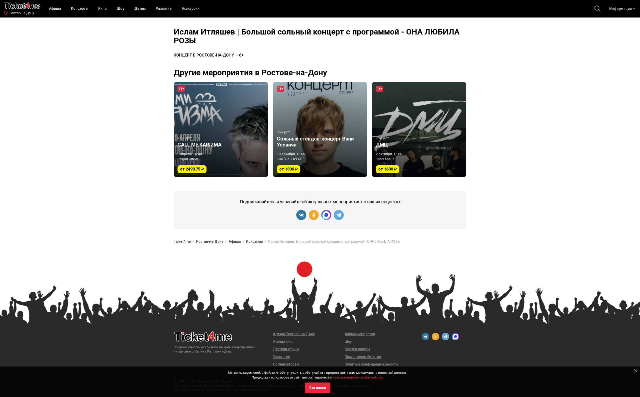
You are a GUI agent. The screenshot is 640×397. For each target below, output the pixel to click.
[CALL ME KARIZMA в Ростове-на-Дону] (221, 129)
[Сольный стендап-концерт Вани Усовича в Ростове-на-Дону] (320, 129)
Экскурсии (191, 8)
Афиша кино (283, 342)
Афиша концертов (360, 334)
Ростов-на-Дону (22, 13)
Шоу (120, 8)
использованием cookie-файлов (357, 377)
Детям (140, 8)
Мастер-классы (357, 349)
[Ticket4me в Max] (326, 215)
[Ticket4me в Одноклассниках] (314, 215)
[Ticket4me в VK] (301, 215)
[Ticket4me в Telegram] (339, 215)
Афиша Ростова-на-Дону (294, 334)
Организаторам (286, 364)
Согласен (317, 388)
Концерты (79, 8)
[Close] (635, 370)
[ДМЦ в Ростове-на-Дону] (419, 129)
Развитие (164, 8)
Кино (102, 8)
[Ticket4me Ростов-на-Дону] (22, 5)
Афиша (55, 8)
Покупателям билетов (363, 357)
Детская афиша (286, 349)
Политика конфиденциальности (371, 364)
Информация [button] (620, 9)
